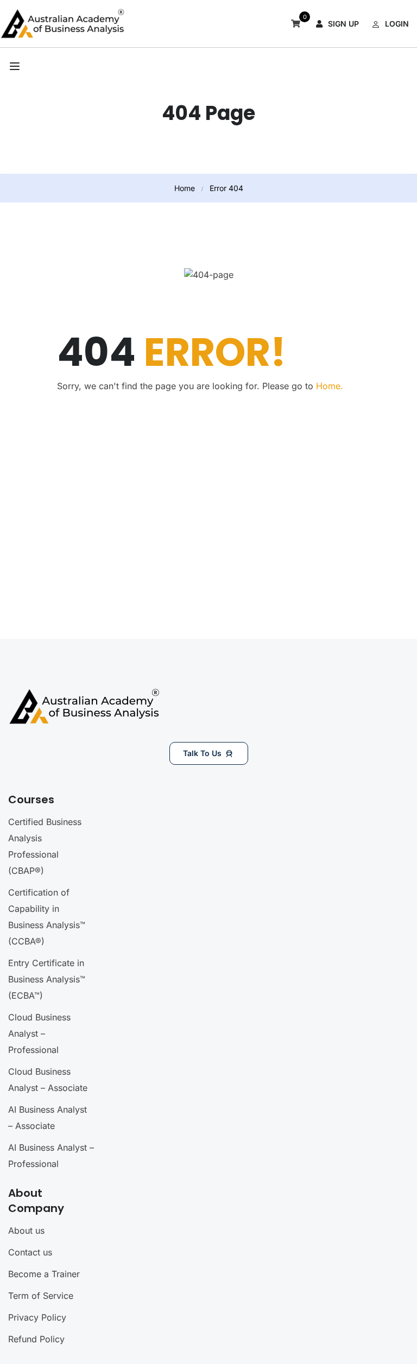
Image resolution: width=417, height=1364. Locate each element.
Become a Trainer (44, 1273)
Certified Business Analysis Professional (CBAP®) (44, 846)
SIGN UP (343, 23)
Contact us (30, 1252)
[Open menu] (16, 66)
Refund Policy (36, 1339)
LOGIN (397, 23)
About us (26, 1230)
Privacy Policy (37, 1317)
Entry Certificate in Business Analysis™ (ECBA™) (46, 979)
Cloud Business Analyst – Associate (47, 1079)
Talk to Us (202, 753)
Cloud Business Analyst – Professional (39, 1033)
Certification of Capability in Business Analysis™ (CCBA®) (46, 917)
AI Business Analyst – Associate (47, 1117)
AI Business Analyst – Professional (51, 1155)
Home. (329, 385)
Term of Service (40, 1295)
